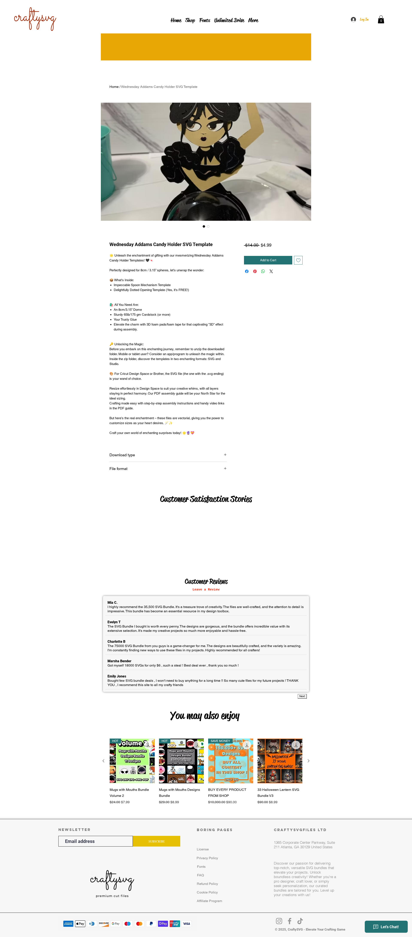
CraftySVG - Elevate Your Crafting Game (316, 929)
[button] (381, 19)
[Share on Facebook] (246, 271)
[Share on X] (271, 271)
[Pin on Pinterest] (255, 271)
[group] (206, 774)
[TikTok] (300, 921)
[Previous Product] (103, 760)
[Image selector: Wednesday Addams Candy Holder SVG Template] (204, 226)
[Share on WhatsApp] (263, 271)
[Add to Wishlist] (298, 260)
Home (114, 87)
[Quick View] (280, 761)
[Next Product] (308, 760)
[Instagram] (279, 921)
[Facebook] (289, 921)
